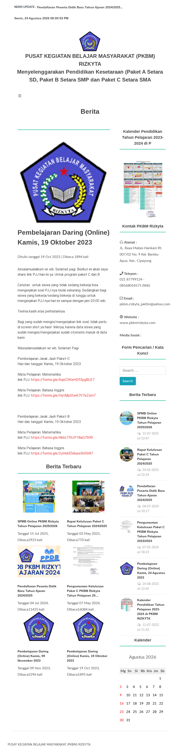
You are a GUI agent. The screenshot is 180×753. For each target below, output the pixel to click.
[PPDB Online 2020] (143, 189)
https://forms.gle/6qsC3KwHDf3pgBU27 (62, 380)
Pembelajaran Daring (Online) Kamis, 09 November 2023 (33, 656)
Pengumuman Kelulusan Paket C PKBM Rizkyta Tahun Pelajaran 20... (85, 590)
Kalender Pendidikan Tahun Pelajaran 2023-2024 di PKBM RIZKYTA (150, 609)
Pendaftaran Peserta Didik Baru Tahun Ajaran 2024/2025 (37, 590)
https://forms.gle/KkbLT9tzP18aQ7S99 (62, 437)
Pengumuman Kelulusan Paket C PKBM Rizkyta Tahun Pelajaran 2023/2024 (151, 532)
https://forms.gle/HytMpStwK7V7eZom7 (63, 395)
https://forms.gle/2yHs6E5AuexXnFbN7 (62, 453)
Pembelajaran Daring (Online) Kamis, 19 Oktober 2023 (87, 656)
